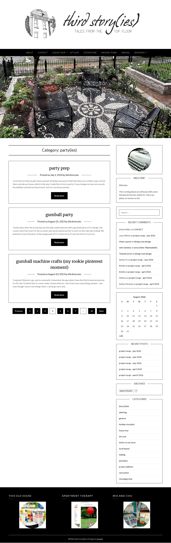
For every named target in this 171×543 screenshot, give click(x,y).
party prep (59, 168)
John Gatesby (125, 247)
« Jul (121, 335)
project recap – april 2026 (139, 266)
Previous (19, 311)
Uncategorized (125, 479)
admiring (123, 412)
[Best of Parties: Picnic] (84, 511)
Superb (100, 539)
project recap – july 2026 (144, 235)
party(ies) (123, 461)
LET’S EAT (74, 52)
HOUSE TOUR (58, 52)
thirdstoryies (72, 175)
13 (92, 311)
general (122, 418)
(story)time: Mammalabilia (145, 247)
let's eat (122, 436)
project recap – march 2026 (131, 375)
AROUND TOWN (109, 52)
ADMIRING (139, 52)
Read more (59, 196)
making (122, 454)
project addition (126, 467)
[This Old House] (33, 511)
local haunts (124, 448)
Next (101, 311)
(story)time (124, 406)
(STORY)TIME (90, 52)
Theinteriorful (125, 254)
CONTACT (43, 52)
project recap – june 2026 (130, 357)
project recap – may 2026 (142, 260)
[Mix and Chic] (137, 511)
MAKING (125, 52)
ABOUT (29, 52)
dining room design (142, 241)
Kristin (122, 266)
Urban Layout (125, 241)
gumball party (59, 214)
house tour (124, 430)
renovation (124, 473)
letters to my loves (127, 442)
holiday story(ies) (127, 424)
